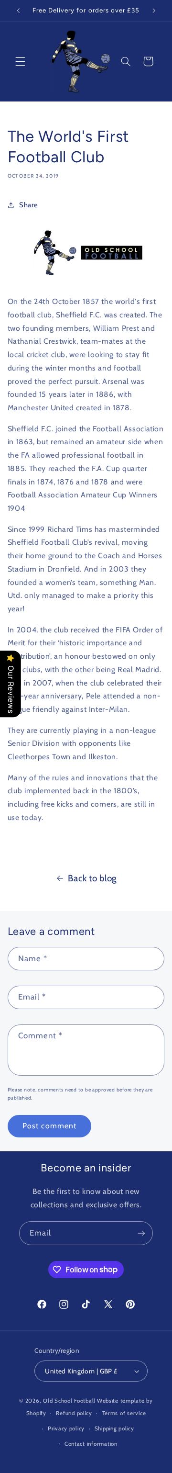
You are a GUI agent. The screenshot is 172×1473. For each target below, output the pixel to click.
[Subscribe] (141, 1233)
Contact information (91, 1443)
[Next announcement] (153, 10)
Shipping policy (114, 1428)
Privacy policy (66, 1428)
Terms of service (124, 1413)
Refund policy (74, 1413)
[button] (20, 61)
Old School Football (69, 1400)
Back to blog (92, 878)
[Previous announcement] (18, 10)
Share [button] (28, 205)
